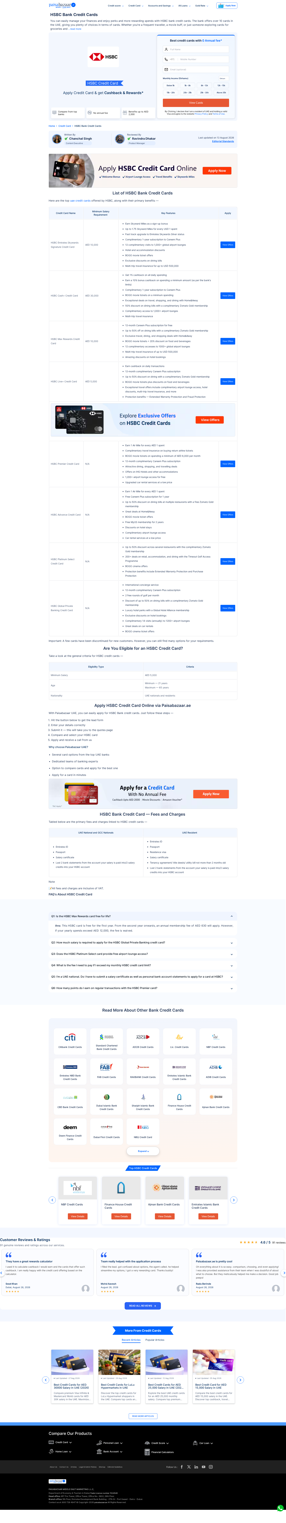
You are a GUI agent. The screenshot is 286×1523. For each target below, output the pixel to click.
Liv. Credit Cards (179, 1047)
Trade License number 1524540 (104, 1493)
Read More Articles (143, 1416)
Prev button (52, 1200)
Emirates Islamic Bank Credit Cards (179, 1077)
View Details (77, 1216)
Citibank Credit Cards (70, 1047)
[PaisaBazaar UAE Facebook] (181, 1467)
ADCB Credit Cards (143, 1047)
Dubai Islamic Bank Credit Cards (106, 1107)
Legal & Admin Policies (87, 1467)
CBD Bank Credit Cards (70, 1107)
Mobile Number (188, 59)
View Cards (196, 102)
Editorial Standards (223, 141)
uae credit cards (80, 200)
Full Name (175, 49)
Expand (142, 1151)
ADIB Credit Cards (216, 1077)
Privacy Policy (202, 114)
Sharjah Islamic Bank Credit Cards (143, 1107)
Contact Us (63, 1467)
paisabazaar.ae (100, 1502)
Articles (74, 1467)
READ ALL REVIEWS (142, 1305)
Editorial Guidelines (115, 1467)
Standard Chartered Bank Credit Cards (107, 1047)
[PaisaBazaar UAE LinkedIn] (196, 1467)
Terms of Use (219, 114)
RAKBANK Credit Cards (143, 1077)
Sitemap (102, 1467)
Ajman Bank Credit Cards (216, 1107)
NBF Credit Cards (215, 1047)
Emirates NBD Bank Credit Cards (70, 1077)
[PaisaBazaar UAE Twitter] (189, 1467)
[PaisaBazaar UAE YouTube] (203, 1467)
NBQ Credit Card (143, 1137)
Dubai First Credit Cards (107, 1137)
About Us (53, 1467)
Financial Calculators (162, 1452)
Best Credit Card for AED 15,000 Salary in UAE (211, 1386)
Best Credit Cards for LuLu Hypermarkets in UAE (118, 1386)
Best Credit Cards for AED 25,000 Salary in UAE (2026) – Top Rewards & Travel (166, 1386)
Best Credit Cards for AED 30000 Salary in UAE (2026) (71, 1386)
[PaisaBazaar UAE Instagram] (211, 1467)
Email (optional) (178, 69)
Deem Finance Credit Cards (70, 1137)
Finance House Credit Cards (179, 1107)
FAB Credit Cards (106, 1077)
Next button (233, 1200)
